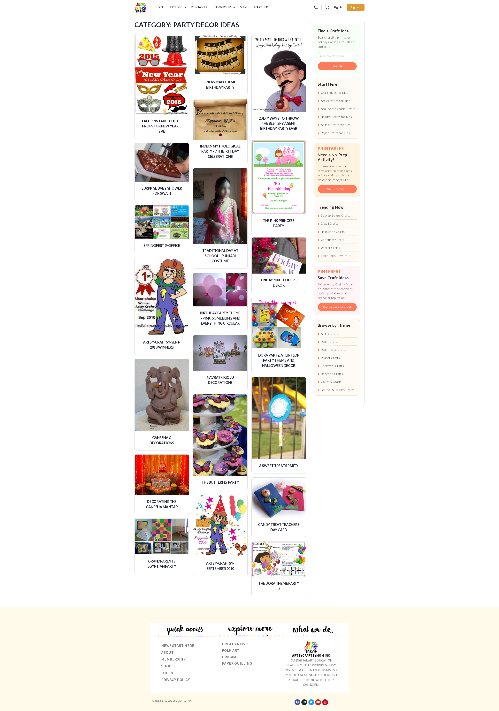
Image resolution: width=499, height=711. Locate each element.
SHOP (166, 665)
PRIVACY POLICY (175, 679)
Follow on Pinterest (337, 307)
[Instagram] (304, 702)
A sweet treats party (278, 466)
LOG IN (167, 672)
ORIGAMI (230, 656)
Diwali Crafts (329, 223)
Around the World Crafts (338, 108)
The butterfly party (220, 482)
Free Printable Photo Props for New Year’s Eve (161, 126)
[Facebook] (297, 702)
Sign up (355, 7)
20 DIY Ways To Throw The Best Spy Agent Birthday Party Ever (279, 123)
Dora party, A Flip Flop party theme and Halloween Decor (278, 360)
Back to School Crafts (335, 215)
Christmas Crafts (332, 239)
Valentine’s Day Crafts (336, 255)
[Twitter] (311, 702)
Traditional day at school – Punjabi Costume (220, 255)
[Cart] (327, 7)
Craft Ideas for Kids (334, 92)
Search (337, 66)
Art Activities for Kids (335, 100)
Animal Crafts (330, 333)
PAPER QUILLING (237, 663)
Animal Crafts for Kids (336, 124)
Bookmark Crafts (332, 365)
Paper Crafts (329, 341)
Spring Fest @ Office (161, 245)
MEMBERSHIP (173, 659)
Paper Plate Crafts (333, 349)
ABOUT (167, 652)
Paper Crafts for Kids (335, 133)
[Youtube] (318, 702)
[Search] (316, 7)
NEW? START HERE (177, 645)
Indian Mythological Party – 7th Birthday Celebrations (220, 151)
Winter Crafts (330, 247)
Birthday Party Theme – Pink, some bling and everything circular (220, 318)
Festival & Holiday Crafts (337, 390)
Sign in (338, 7)
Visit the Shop (337, 189)
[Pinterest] (325, 702)
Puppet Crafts (330, 357)
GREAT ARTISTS (236, 643)
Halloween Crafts (333, 231)
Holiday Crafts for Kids (336, 116)
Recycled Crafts (332, 373)
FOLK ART (230, 650)
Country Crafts (331, 381)
